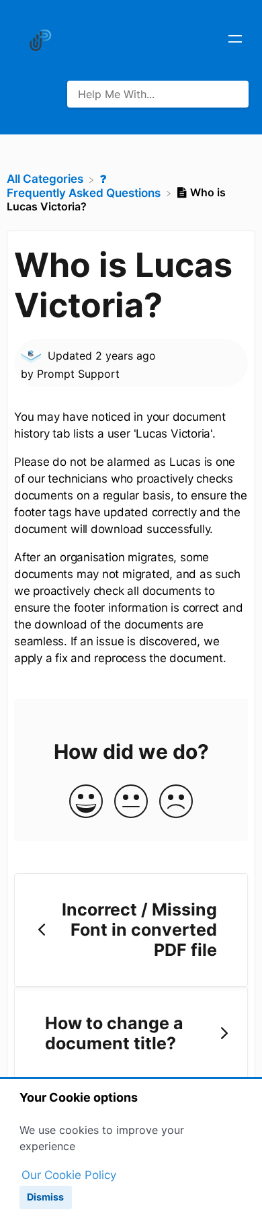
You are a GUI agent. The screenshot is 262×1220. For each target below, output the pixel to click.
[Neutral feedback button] (131, 802)
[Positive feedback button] (86, 802)
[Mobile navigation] (235, 40)
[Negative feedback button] (176, 802)
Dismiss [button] (45, 1197)
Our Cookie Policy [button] (68, 1175)
